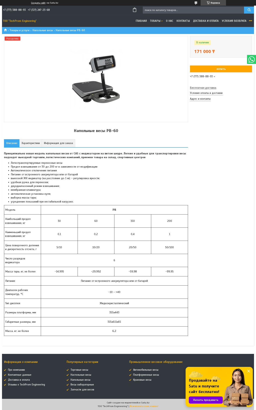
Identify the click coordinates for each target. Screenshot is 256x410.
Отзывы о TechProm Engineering (26, 384)
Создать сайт (38, 2)
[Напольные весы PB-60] (204, 123)
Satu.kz (145, 402)
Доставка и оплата (206, 21)
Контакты (183, 21)
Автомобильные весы (145, 369)
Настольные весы (81, 374)
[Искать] (249, 10)
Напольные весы (42, 30)
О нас (169, 21)
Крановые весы (142, 379)
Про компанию (16, 369)
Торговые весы (79, 369)
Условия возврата (234, 21)
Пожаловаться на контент (144, 406)
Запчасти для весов (82, 389)
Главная (141, 21)
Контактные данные (19, 374)
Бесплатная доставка (203, 87)
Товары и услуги (19, 30)
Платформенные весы (146, 374)
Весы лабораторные (82, 384)
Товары (155, 21)
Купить (221, 69)
